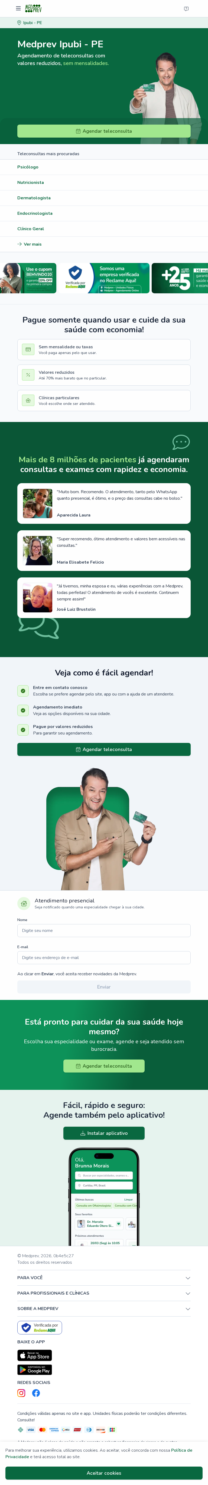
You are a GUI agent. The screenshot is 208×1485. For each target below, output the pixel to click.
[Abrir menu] (19, 8)
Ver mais (33, 244)
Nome (22, 919)
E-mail (22, 947)
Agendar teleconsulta (107, 131)
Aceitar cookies (104, 1473)
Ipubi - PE (32, 23)
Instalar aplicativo (107, 1133)
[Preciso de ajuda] (186, 8)
